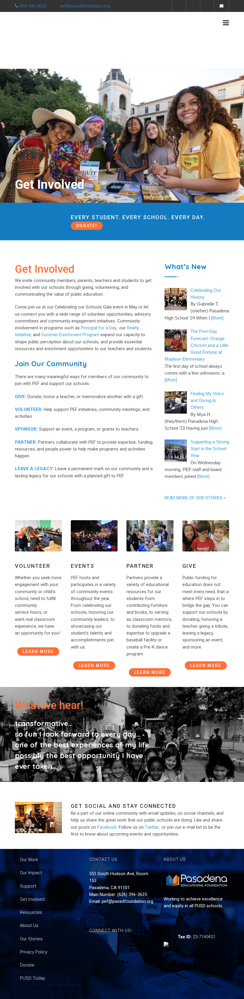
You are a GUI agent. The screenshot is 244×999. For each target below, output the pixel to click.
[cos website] (94, 535)
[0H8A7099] (38, 817)
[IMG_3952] (38, 535)
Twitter (151, 827)
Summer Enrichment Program (70, 334)
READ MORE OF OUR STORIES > (195, 498)
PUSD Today (32, 978)
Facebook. (108, 827)
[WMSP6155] (149, 535)
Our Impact (31, 872)
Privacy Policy (33, 952)
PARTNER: (26, 442)
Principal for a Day (98, 328)
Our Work (29, 859)
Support (28, 886)
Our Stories (31, 939)
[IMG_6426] (205, 535)
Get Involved (32, 899)
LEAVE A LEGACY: (34, 468)
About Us (29, 925)
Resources (31, 912)
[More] (217, 317)
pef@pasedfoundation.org (127, 901)
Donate (27, 965)
